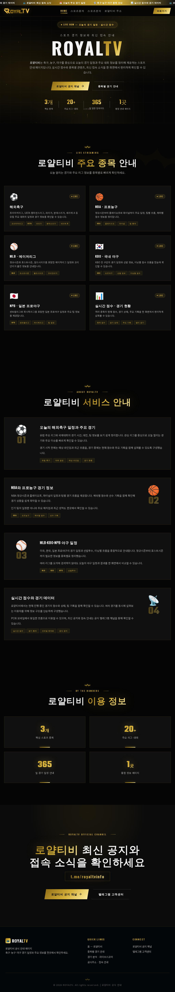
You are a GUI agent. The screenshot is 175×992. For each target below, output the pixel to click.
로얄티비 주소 (113, 10)
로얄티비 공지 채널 (142, 946)
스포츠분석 (94, 10)
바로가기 (162, 10)
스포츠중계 (77, 10)
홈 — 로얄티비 (95, 946)
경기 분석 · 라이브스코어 (100, 957)
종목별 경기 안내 (96, 951)
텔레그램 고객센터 (142, 951)
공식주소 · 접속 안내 (98, 962)
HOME (63, 10)
